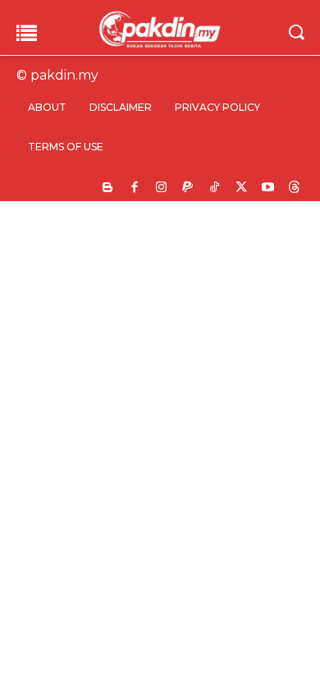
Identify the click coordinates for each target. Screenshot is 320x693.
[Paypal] (188, 188)
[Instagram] (161, 188)
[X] (241, 188)
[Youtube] (267, 188)
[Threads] (295, 188)
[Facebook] (135, 188)
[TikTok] (214, 188)
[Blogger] (107, 188)
